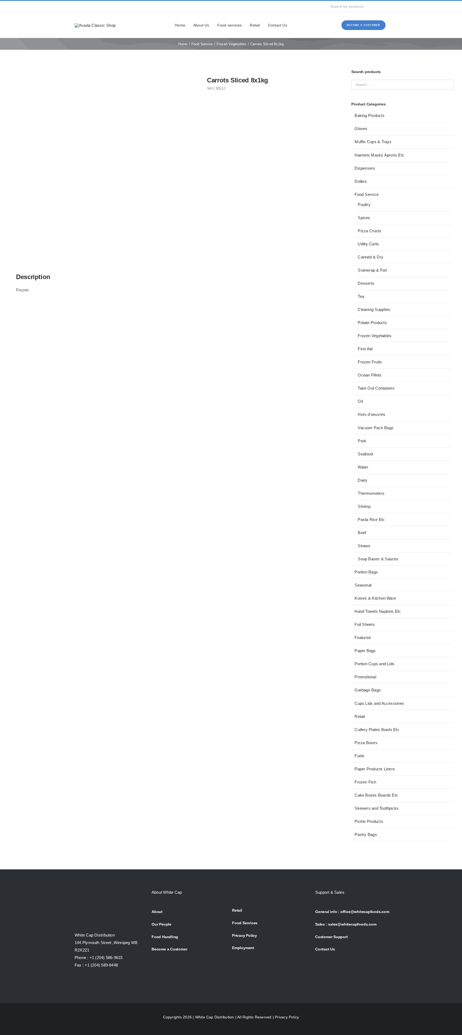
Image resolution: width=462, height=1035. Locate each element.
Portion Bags (366, 572)
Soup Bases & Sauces (378, 559)
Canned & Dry (370, 257)
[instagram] (93, 6)
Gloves (361, 128)
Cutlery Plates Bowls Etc (377, 729)
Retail (360, 716)
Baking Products (369, 115)
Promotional (365, 677)
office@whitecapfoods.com (364, 912)
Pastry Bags (366, 834)
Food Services (244, 923)
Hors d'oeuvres (371, 414)
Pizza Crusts (369, 231)
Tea (361, 296)
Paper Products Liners (375, 769)
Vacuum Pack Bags (376, 427)
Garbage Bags (368, 690)
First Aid (365, 349)
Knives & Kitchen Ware (375, 598)
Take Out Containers (376, 388)
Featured (363, 637)
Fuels (359, 756)
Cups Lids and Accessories (379, 703)
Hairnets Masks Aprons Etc (379, 155)
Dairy (362, 480)
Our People (161, 924)
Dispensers (365, 168)
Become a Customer (169, 949)
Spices (364, 217)
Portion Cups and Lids (374, 663)
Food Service (367, 194)
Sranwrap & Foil (372, 270)
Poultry (364, 204)
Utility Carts (368, 244)
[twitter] (84, 6)
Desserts (366, 283)
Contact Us (325, 949)
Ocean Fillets (370, 375)
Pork (362, 441)
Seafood (365, 454)
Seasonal (363, 585)
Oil (360, 401)
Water (363, 467)
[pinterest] (110, 6)
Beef (362, 532)
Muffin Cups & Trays (373, 141)
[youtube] (102, 6)
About (157, 912)
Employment (243, 948)
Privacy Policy (244, 935)
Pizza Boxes (366, 742)
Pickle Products (369, 821)
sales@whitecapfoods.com (352, 924)
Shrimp (364, 506)
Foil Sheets (365, 624)
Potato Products (372, 322)
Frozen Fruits (370, 362)
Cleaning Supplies (374, 309)
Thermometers (371, 493)
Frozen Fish (365, 782)
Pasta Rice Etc (371, 519)
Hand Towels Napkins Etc (378, 611)
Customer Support (331, 937)
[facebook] (76, 6)
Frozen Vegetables (374, 335)
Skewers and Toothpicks (377, 808)
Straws (364, 545)
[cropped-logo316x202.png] (95, 25)
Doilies (361, 181)
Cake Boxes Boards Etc (376, 795)
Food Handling (165, 937)
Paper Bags (365, 650)
